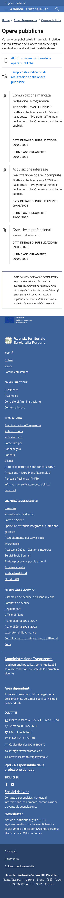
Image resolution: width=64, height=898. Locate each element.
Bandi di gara (13, 449)
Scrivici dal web (17, 791)
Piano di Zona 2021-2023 (21, 626)
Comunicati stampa (17, 372)
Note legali (10, 851)
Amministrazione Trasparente (23, 425)
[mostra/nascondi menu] (7, 9)
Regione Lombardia (15, 3)
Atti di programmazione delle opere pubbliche (31, 61)
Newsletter (14, 814)
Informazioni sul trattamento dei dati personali (27, 487)
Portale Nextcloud (16, 573)
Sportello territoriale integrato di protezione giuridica (31, 529)
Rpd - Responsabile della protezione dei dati (25, 767)
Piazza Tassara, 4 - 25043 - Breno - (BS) (34, 719)
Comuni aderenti (15, 407)
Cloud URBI (12, 579)
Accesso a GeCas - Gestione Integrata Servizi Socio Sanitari (32, 552)
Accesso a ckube (15, 567)
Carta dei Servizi (14, 520)
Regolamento (13, 608)
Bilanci (9, 460)
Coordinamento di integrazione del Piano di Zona (31, 641)
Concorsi (10, 455)
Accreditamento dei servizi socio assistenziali (25, 540)
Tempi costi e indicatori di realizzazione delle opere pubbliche (28, 76)
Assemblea (11, 395)
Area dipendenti (17, 688)
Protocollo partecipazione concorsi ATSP (30, 466)
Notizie (9, 360)
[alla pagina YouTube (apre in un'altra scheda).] (13, 784)
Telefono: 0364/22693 (23, 726)
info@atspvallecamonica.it (25, 751)
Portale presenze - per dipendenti (25, 561)
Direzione (10, 508)
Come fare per (28, 442)
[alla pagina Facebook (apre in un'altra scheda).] (7, 784)
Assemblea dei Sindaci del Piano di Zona (29, 597)
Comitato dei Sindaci (17, 603)
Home (6, 20)
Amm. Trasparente (25, 20)
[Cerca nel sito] (57, 9)
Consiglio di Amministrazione (23, 401)
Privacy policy (12, 858)
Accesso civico (13, 437)
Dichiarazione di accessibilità (19, 866)
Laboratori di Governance (20, 632)
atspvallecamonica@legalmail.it (28, 757)
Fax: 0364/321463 (20, 732)
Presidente (11, 390)
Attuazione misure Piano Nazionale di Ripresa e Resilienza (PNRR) (28, 475)
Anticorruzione (14, 431)
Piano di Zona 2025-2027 (21, 620)
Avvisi (8, 366)
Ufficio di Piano (14, 614)
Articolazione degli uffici (19, 514)
